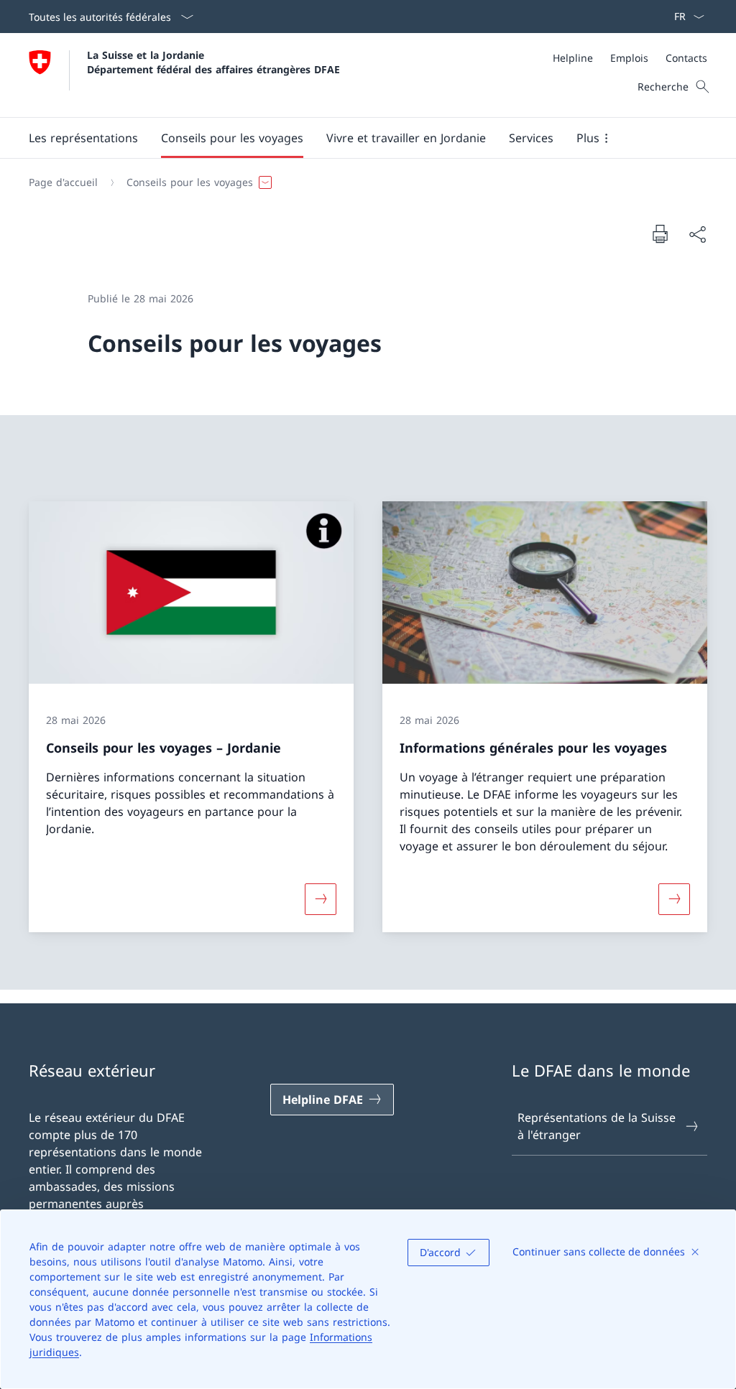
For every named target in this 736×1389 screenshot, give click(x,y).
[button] (83, 138)
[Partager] (697, 234)
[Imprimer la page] (659, 233)
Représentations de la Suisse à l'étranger (597, 1126)
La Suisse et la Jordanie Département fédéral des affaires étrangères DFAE (213, 61)
